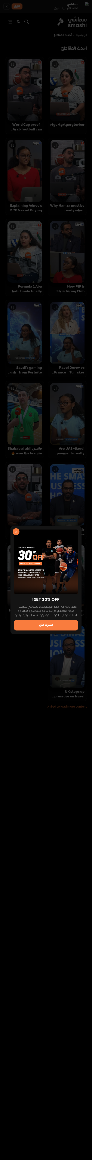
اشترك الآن (46, 625)
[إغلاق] (16, 531)
